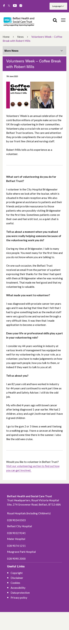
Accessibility (18, 587)
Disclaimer (17, 577)
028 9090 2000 (16, 558)
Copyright (17, 572)
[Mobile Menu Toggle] (63, 20)
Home (6, 36)
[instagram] (21, 5)
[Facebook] (4, 5)
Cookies (15, 582)
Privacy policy (19, 597)
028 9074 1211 (16, 545)
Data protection (20, 592)
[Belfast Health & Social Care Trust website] (19, 22)
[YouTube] (15, 5)
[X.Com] (9, 5)
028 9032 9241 (16, 533)
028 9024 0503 (16, 520)
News (20, 36)
